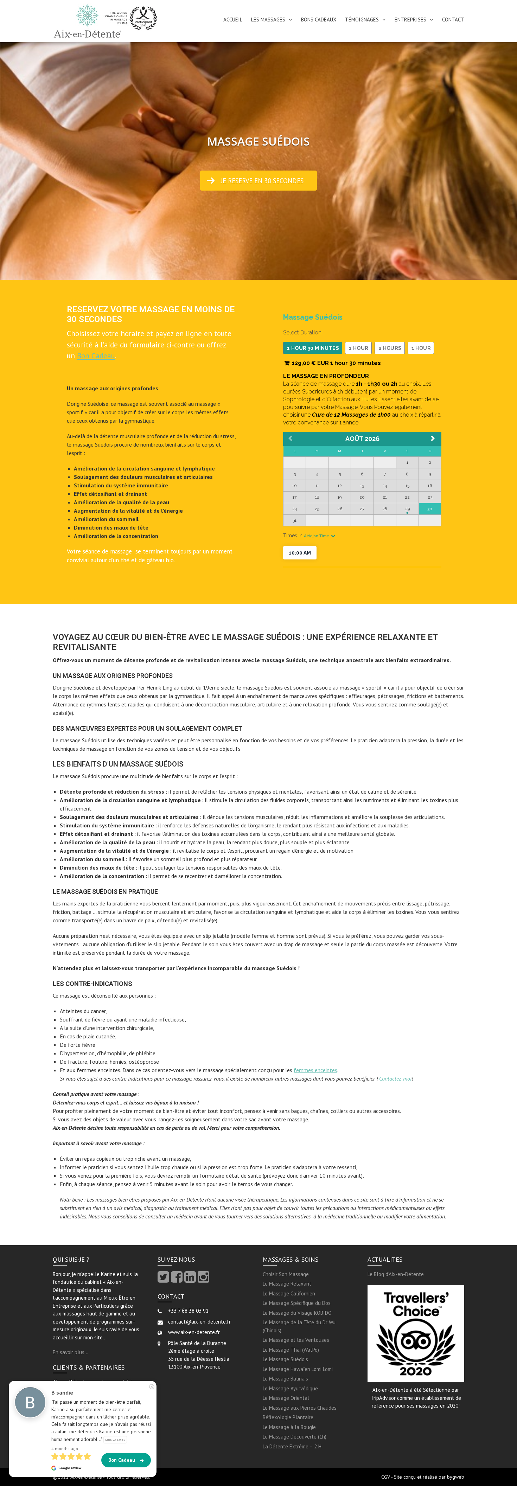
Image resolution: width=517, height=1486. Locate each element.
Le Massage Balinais (285, 1378)
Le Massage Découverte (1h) (294, 1436)
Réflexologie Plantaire (288, 1417)
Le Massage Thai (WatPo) (291, 1349)
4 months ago (64, 1448)
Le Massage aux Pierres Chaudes (300, 1407)
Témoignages (362, 19)
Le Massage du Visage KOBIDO (297, 1312)
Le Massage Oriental (286, 1398)
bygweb (455, 1477)
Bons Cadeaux (318, 19)
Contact (453, 19)
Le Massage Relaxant (287, 1283)
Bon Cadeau (96, 355)
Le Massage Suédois (285, 1359)
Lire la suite (115, 1439)
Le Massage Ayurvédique (290, 1388)
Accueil (232, 19)
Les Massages (268, 19)
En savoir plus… (70, 1352)
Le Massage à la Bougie (289, 1427)
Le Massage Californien (289, 1293)
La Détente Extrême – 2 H (292, 1446)
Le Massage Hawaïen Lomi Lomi (298, 1369)
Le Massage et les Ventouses (296, 1340)
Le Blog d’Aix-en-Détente (396, 1274)
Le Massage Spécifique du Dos (297, 1303)
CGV (385, 1477)
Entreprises (410, 19)
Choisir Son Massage (286, 1274)
